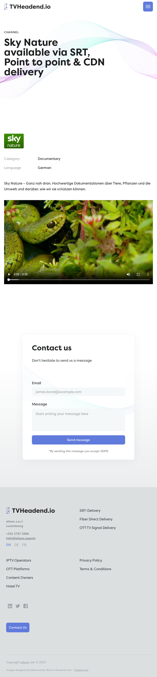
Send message (78, 440)
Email (36, 383)
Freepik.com (81, 670)
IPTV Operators (18, 560)
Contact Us (18, 627)
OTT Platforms (18, 568)
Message (39, 404)
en (8, 544)
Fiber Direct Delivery (96, 519)
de (16, 544)
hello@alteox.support (21, 538)
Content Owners (19, 577)
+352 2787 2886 (17, 534)
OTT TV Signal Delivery (98, 527)
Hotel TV (13, 586)
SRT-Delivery (90, 510)
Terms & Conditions (95, 568)
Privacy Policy (91, 560)
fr (24, 544)
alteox (25, 662)
